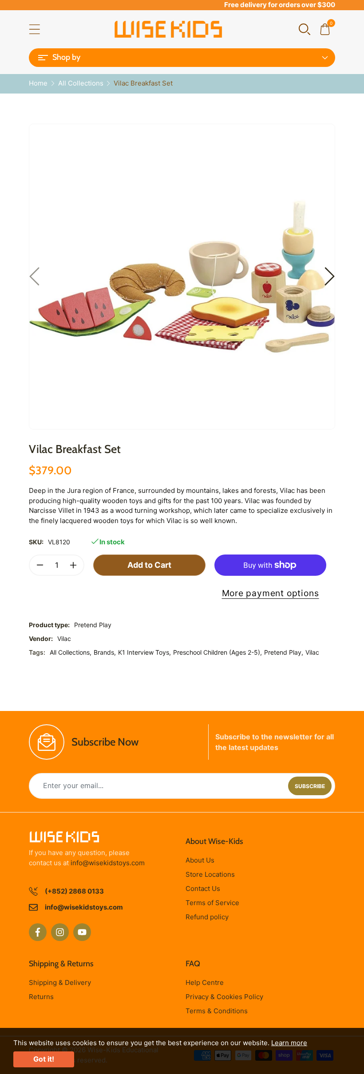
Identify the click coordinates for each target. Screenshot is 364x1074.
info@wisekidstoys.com (108, 863)
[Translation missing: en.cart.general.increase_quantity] (73, 565)
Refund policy (207, 917)
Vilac (64, 638)
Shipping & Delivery (60, 982)
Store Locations (210, 874)
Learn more (289, 1043)
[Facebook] (38, 932)
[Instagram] (60, 932)
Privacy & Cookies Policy (224, 996)
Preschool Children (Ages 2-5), (217, 652)
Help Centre (205, 982)
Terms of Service (212, 902)
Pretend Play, (283, 652)
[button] (304, 28)
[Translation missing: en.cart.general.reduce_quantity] (40, 565)
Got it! (43, 1058)
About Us (200, 860)
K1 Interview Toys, (144, 652)
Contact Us (203, 888)
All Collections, (70, 652)
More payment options (270, 593)
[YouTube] (82, 932)
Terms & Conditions (217, 1011)
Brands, (105, 652)
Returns (41, 996)
